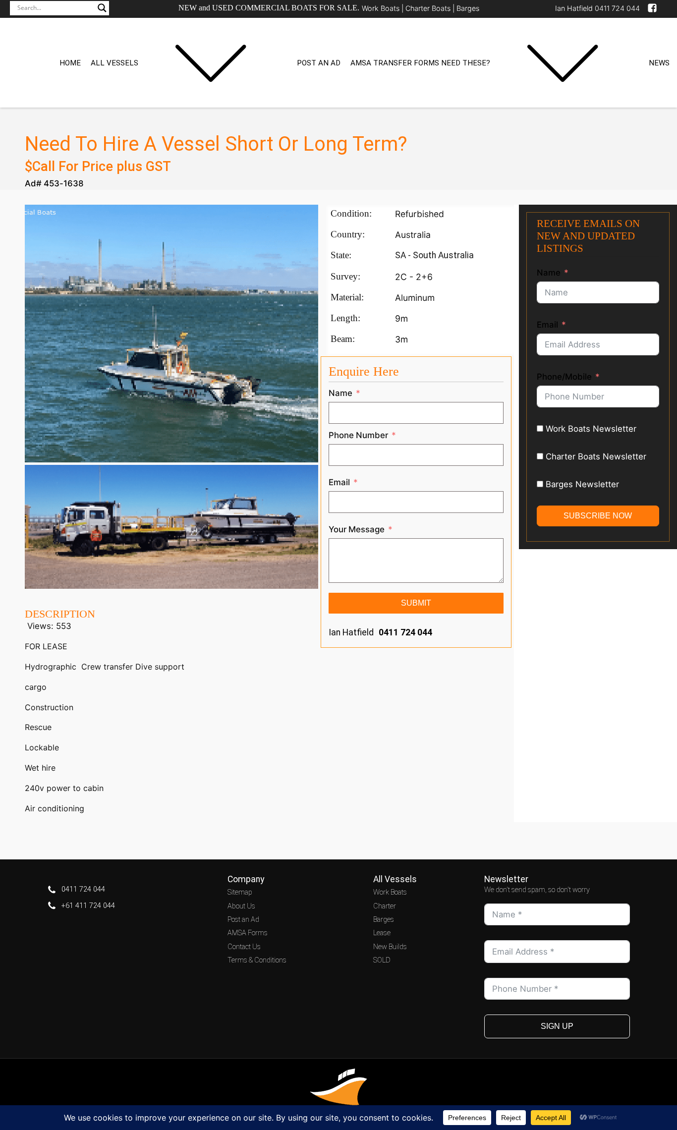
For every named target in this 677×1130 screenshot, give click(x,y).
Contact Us (244, 947)
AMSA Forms (247, 933)
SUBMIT (416, 603)
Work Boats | (383, 8)
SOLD (382, 960)
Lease (382, 933)
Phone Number (358, 435)
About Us (241, 906)
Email (339, 482)
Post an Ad (318, 62)
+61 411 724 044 (88, 906)
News (659, 62)
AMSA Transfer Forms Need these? (420, 62)
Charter (384, 906)
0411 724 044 (405, 632)
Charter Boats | (430, 8)
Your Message (357, 529)
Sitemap (239, 892)
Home (70, 62)
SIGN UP (557, 1026)
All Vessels (114, 62)
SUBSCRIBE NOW (598, 515)
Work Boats (390, 892)
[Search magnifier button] (102, 8)
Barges (467, 8)
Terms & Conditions (256, 960)
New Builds (390, 947)
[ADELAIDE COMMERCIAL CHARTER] (171, 586)
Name (340, 393)
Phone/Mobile (564, 377)
